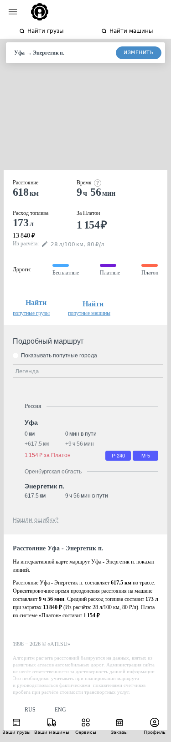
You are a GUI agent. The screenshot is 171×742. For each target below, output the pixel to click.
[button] (24, 709)
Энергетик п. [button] (44, 486)
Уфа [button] (31, 422)
